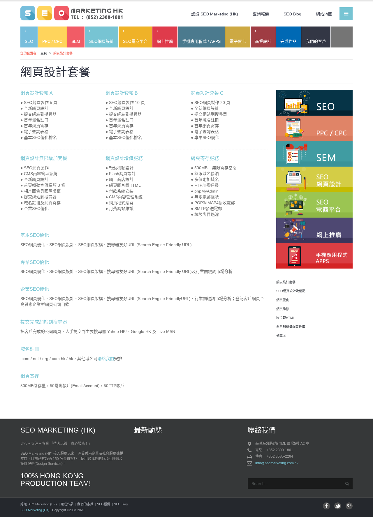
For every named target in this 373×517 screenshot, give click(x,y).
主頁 (44, 53)
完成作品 (288, 41)
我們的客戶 (316, 41)
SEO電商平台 (135, 41)
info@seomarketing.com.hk (276, 463)
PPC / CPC (52, 41)
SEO (29, 41)
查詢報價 (261, 14)
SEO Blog (292, 14)
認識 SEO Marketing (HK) (214, 14)
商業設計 (263, 41)
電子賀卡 (238, 41)
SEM (75, 41)
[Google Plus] (349, 505)
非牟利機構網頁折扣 (290, 327)
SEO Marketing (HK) (35, 510)
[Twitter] (337, 505)
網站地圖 (324, 14)
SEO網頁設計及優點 (290, 291)
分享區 (281, 336)
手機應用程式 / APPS (201, 41)
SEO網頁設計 (101, 41)
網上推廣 (165, 41)
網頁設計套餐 (285, 282)
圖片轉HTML (285, 318)
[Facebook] (326, 505)
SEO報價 (103, 504)
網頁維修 (282, 309)
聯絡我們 (106, 358)
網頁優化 (282, 300)
